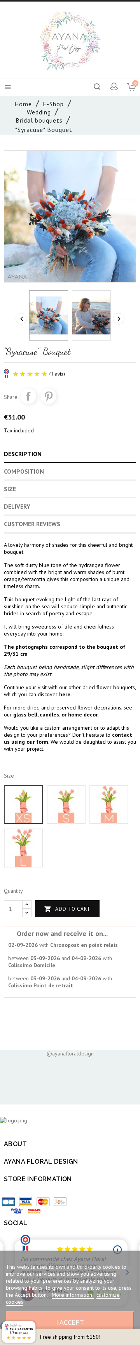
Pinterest (48, 396)
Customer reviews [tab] (32, 524)
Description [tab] (23, 454)
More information (73, 1294)
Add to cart (67, 909)
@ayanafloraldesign (70, 1053)
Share (28, 396)
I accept (70, 1322)
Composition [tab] (24, 471)
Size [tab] (10, 489)
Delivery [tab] (17, 506)
